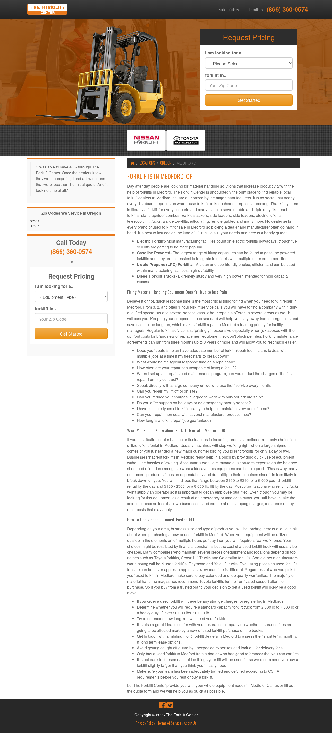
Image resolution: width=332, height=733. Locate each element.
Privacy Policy (145, 723)
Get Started (249, 100)
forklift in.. (215, 75)
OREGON (165, 163)
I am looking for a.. (224, 53)
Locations (256, 10)
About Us (190, 723)
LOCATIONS (147, 163)
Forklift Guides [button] (229, 10)
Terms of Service (169, 723)
